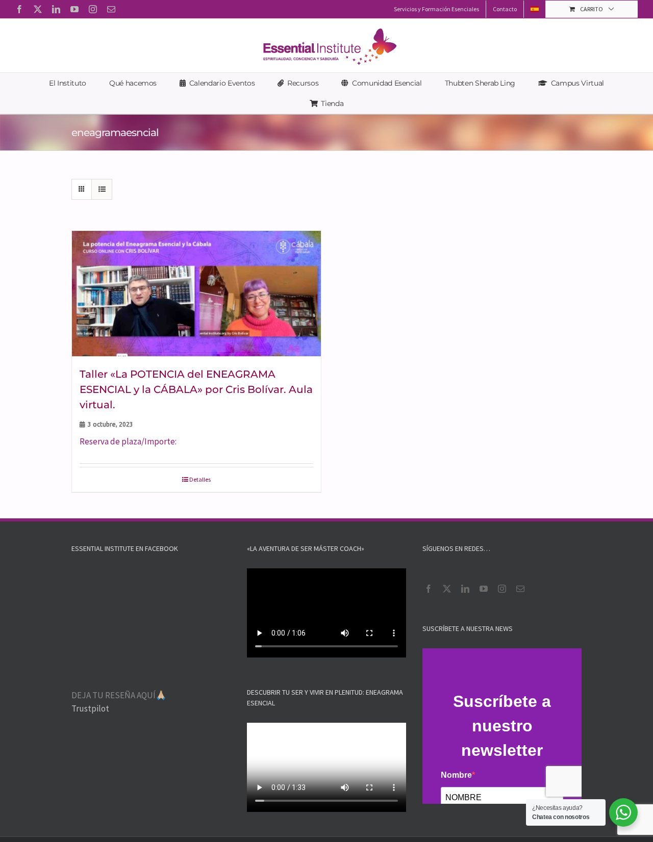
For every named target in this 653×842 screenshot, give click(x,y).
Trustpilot (90, 708)
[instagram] (502, 589)
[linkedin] (465, 589)
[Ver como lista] (102, 189)
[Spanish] (534, 9)
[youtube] (484, 589)
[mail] (520, 589)
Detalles (200, 479)
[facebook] (428, 589)
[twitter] (447, 589)
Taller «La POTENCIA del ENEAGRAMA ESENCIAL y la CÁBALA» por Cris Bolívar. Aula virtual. (196, 389)
